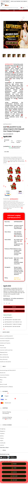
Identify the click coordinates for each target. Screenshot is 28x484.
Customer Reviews (4, 375)
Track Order (3, 347)
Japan (1, 440)
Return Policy (3, 377)
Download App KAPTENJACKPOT (8, 370)
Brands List (2, 372)
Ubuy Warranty (3, 359)
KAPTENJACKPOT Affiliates (6, 386)
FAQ (1, 382)
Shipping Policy (3, 352)
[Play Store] (12, 457)
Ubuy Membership (4, 357)
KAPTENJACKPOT (9, 64)
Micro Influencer (4, 354)
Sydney (2, 436)
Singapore (2, 431)
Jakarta (2, 445)
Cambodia (2, 443)
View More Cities (4, 447)
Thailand (2, 433)
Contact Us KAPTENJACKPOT (7, 338)
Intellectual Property (5, 343)
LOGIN (7, 9)
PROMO (15, 464)
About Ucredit (3, 384)
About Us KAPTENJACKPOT (6, 336)
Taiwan (2, 438)
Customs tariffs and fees (6, 350)
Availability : (6, 147)
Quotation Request (4, 340)
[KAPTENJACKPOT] (7, 5)
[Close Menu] (1, 6)
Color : (6, 151)
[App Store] (4, 457)
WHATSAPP (14, 475)
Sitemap (2, 345)
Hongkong (2, 429)
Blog (1, 379)
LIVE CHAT (15, 479)
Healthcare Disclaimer (5, 361)
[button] (23, 18)
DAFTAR (21, 9)
